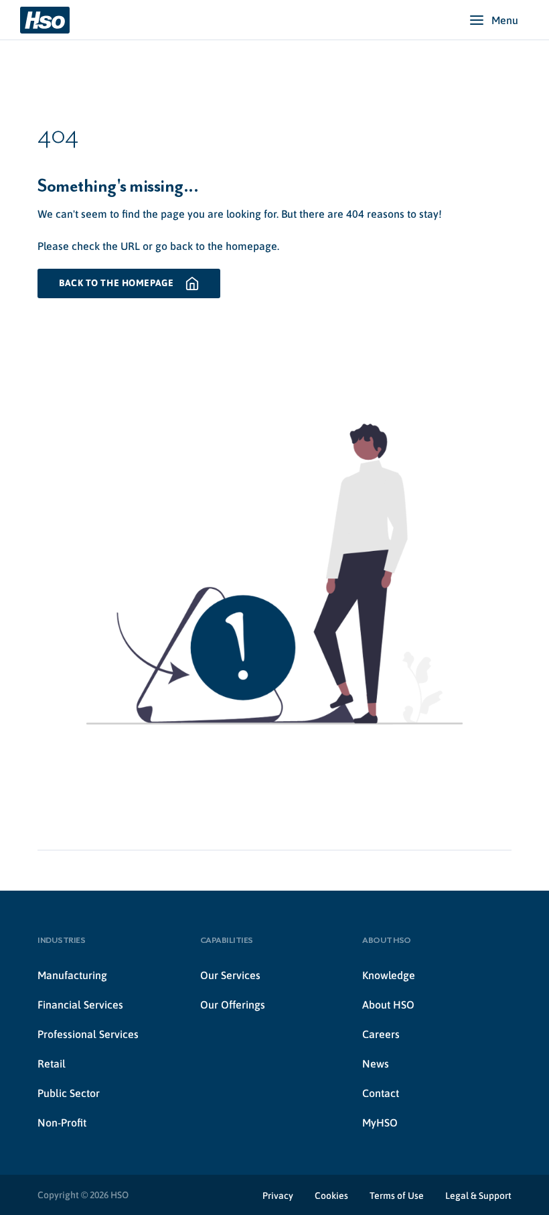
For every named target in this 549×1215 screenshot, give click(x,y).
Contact (380, 1093)
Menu (504, 20)
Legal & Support (478, 1195)
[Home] (45, 20)
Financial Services (80, 1005)
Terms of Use (397, 1195)
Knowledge (388, 975)
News (375, 1064)
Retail (51, 1064)
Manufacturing (72, 975)
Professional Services (88, 1034)
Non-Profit (61, 1122)
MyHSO (380, 1122)
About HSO (388, 1005)
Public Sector (68, 1093)
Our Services (230, 975)
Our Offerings (232, 1005)
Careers (381, 1034)
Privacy (277, 1195)
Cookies (331, 1195)
